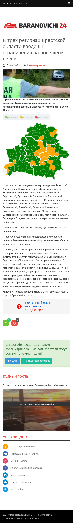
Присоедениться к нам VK (24, 453)
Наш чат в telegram (20, 482)
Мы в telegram (18, 475)
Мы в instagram (18, 461)
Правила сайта (44, 515)
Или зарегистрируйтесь (36, 360)
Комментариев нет (36, 65)
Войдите (13, 360)
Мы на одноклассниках (22, 446)
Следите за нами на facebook (26, 468)
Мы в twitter (16, 489)
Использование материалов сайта (22, 518)
